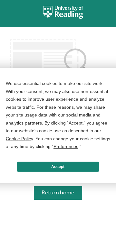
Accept (57, 166)
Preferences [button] (65, 146)
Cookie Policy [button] (19, 138)
